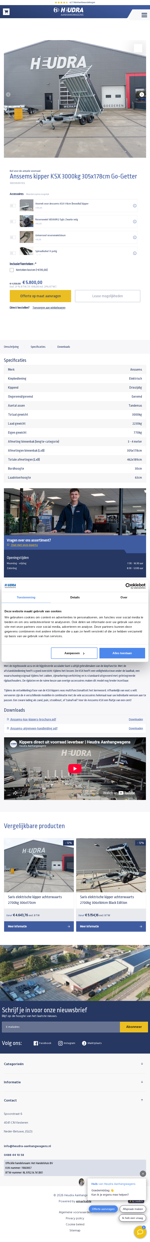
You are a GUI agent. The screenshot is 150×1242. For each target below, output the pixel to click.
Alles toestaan (122, 653)
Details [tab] (75, 597)
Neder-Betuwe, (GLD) (18, 1131)
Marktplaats (95, 1043)
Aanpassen (72, 653)
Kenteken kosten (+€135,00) (32, 270)
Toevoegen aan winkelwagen (48, 307)
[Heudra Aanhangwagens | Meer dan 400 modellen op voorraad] (69, 12)
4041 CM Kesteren (16, 1122)
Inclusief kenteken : (23, 264)
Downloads (63, 347)
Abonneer (134, 1027)
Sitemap (75, 1230)
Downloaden (76, 719)
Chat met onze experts (24, 545)
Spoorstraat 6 (13, 1114)
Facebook (45, 1043)
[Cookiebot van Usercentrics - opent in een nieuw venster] (128, 586)
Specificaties (38, 347)
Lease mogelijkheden (107, 296)
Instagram (69, 1043)
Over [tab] (124, 597)
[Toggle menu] (139, 15)
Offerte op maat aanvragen (40, 296)
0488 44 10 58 (14, 1155)
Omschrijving (11, 347)
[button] (141, 94)
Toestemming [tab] (26, 597)
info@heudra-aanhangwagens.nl (27, 1146)
